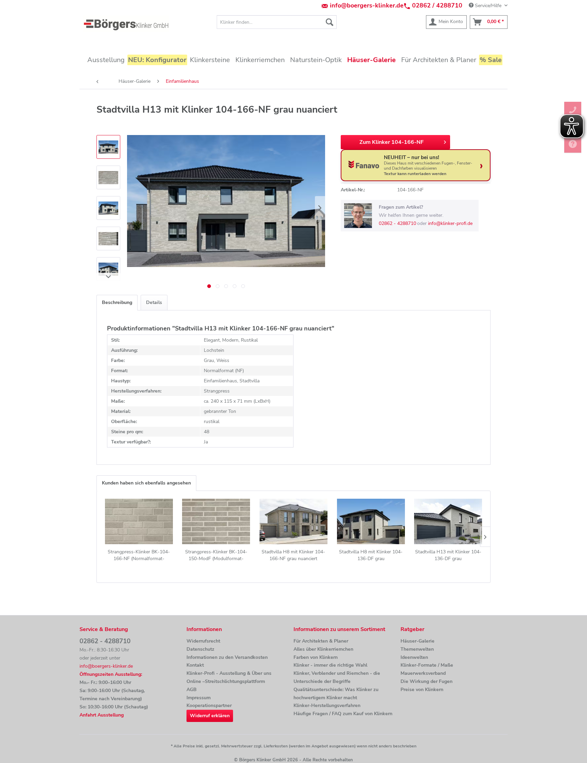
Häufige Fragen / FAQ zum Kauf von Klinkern (343, 713)
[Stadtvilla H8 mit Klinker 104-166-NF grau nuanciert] (293, 521)
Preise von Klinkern (422, 689)
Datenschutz (200, 649)
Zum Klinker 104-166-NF (391, 142)
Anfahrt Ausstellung (101, 715)
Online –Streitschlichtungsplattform (225, 681)
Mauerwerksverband (423, 673)
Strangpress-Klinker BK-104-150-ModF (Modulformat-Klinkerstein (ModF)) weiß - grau (216, 555)
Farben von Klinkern (316, 657)
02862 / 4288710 (437, 5)
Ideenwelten (414, 657)
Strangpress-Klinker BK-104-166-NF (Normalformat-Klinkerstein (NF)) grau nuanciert (139, 555)
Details (154, 302)
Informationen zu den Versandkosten (227, 657)
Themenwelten (417, 649)
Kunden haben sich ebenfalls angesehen (146, 483)
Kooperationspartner (209, 705)
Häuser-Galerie (417, 641)
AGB (191, 689)
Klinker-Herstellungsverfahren (327, 705)
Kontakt (195, 665)
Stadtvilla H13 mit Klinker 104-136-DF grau (448, 555)
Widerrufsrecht (203, 641)
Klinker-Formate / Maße (427, 665)
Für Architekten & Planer (321, 641)
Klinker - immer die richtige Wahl (330, 665)
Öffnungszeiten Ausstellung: (110, 674)
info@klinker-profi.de (450, 223)
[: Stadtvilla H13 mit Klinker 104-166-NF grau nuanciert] (108, 147)
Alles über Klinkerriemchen (323, 649)
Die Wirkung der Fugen (426, 681)
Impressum (198, 697)
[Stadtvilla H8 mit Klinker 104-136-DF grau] (371, 521)
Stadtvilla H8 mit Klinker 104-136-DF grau (371, 555)
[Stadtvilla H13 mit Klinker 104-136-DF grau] (448, 521)
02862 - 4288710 (397, 223)
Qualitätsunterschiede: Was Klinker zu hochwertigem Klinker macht (336, 693)
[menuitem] (277, 22)
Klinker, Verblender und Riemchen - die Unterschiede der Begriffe (337, 677)
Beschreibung (117, 302)
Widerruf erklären (210, 715)
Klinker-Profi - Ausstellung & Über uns (228, 673)
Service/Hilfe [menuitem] (488, 5)
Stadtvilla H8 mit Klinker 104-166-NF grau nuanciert (293, 555)
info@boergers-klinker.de (367, 5)
